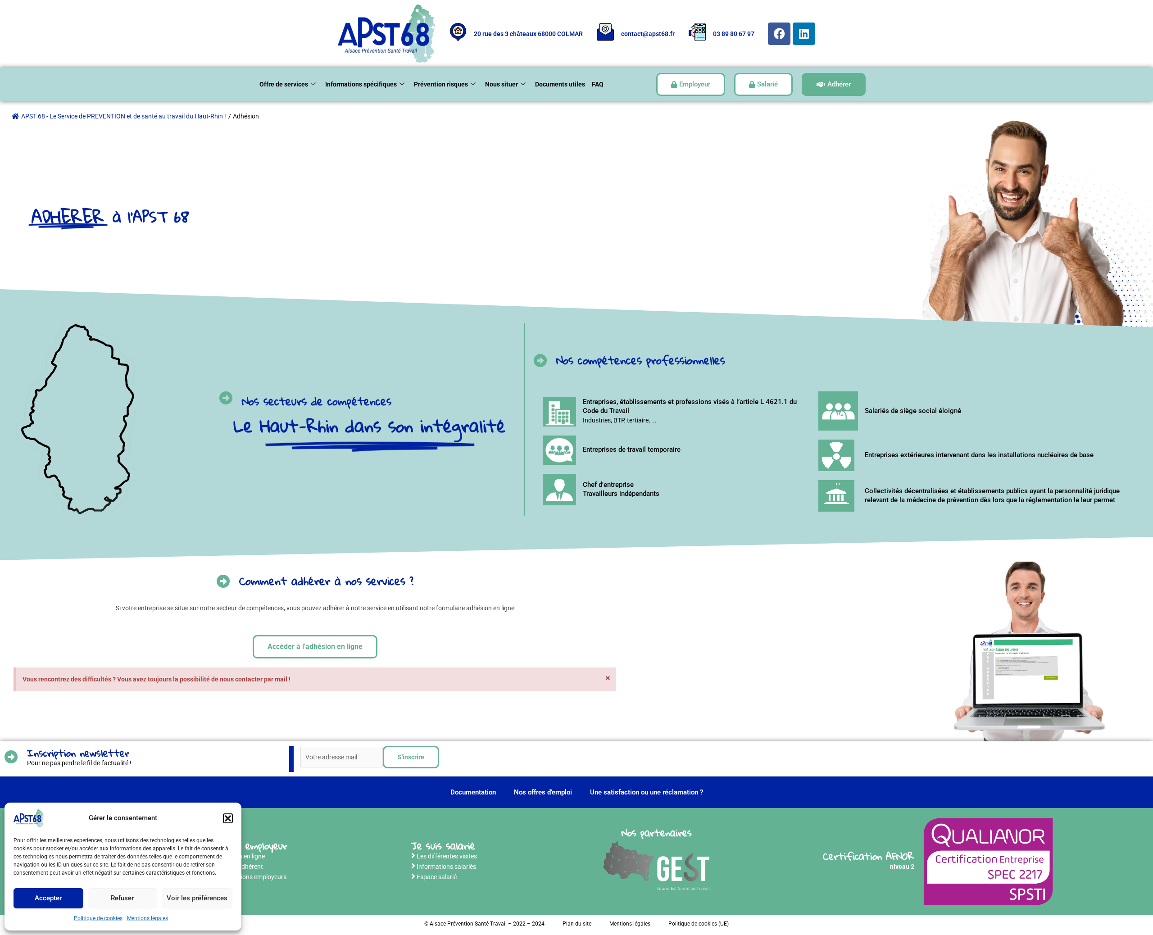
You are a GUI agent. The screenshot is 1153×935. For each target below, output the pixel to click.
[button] (227, 818)
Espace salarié (437, 877)
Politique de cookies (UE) (698, 924)
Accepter (48, 898)
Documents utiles (560, 84)
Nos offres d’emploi (543, 792)
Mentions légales (147, 918)
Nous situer (501, 84)
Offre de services (283, 84)
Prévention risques (441, 84)
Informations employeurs (251, 877)
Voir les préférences (197, 898)
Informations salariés (446, 866)
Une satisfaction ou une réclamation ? (646, 792)
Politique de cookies (98, 918)
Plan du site (577, 924)
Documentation (473, 792)
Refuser (122, 898)
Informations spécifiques (361, 84)
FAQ (598, 84)
